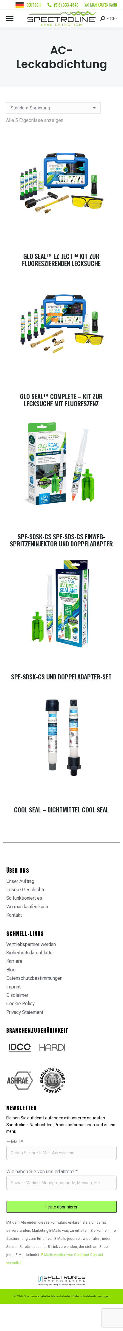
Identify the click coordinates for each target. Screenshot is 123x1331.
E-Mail (14, 1141)
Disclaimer (17, 995)
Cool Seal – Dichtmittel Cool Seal (61, 809)
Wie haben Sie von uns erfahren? (42, 1171)
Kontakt (14, 915)
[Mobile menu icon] (10, 18)
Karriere (14, 961)
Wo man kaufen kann (100, 5)
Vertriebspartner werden (31, 944)
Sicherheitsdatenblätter (30, 953)
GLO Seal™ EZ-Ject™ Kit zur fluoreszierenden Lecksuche (61, 259)
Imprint (13, 987)
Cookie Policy (20, 1003)
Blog (11, 970)
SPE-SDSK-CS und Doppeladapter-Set (61, 676)
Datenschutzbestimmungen (34, 978)
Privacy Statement (24, 1012)
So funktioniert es (24, 898)
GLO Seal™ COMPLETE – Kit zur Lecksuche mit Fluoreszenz (61, 400)
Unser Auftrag (20, 881)
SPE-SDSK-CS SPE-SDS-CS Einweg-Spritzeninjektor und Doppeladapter (61, 540)
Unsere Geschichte (26, 890)
